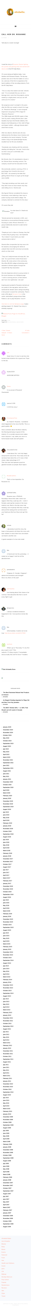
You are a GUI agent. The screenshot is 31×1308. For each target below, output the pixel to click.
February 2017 (7, 881)
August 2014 (7, 963)
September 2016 (8, 894)
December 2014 (8, 952)
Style (3, 1293)
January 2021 (7, 779)
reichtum (9, 644)
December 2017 (8, 859)
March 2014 (6, 977)
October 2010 (7, 1089)
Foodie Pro (17, 1303)
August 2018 (7, 837)
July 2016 (6, 900)
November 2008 (8, 1152)
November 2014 (8, 955)
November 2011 (8, 1053)
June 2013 (6, 1001)
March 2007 (6, 1207)
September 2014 (8, 960)
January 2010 (7, 1114)
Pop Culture (5, 1279)
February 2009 (7, 1144)
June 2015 (6, 935)
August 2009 (7, 1128)
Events (4, 1252)
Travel (3, 1296)
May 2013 (6, 1004)
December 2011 (8, 1051)
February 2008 (7, 1177)
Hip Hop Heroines (12, 322)
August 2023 (7, 746)
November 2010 (8, 1086)
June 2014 (6, 968)
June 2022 (6, 765)
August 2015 (7, 930)
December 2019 (8, 801)
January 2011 (7, 1081)
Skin (3, 1290)
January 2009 (7, 1147)
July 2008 (6, 1163)
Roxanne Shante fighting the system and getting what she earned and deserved (15, 67)
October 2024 (7, 735)
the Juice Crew (17, 294)
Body (3, 1246)
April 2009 (6, 1139)
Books (3, 1249)
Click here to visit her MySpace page (13, 304)
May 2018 (6, 845)
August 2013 (7, 996)
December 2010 (8, 1084)
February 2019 (7, 823)
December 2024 (8, 730)
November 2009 (8, 1119)
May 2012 (6, 1037)
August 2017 (7, 867)
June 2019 (6, 815)
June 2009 (6, 1133)
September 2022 (8, 762)
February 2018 (7, 853)
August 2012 (7, 1029)
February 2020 (7, 795)
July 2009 (6, 1130)
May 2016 (6, 905)
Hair (3, 1260)
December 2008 (8, 1150)
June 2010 (6, 1100)
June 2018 (6, 842)
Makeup (4, 1274)
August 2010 (7, 1095)
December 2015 (8, 919)
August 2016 (7, 897)
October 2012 (7, 1023)
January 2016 (7, 916)
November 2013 (8, 988)
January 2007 (7, 1213)
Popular (4, 1282)
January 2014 (7, 982)
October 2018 (7, 831)
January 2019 (7, 826)
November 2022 (8, 760)
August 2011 (7, 1062)
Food (3, 1257)
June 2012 (6, 1034)
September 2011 (8, 1059)
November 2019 (8, 804)
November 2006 (8, 1218)
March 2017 (6, 878)
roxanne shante (19, 322)
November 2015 (8, 922)
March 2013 (6, 1010)
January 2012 (7, 1048)
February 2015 (7, 946)
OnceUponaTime (12, 418)
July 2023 (6, 749)
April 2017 (6, 875)
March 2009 (6, 1141)
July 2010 (6, 1097)
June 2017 (6, 872)
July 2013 (6, 999)
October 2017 (7, 864)
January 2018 (7, 856)
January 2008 (7, 1180)
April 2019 (6, 820)
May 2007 (6, 1202)
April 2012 (6, 1040)
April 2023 (6, 754)
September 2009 (8, 1125)
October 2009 (7, 1122)
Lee (8, 352)
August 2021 (7, 771)
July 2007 (6, 1196)
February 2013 (7, 1012)
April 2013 (6, 1007)
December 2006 (8, 1215)
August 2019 (7, 809)
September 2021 (8, 768)
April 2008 (6, 1171)
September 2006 (8, 1224)
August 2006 (7, 1226)
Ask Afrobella (6, 1241)
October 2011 (7, 1056)
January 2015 (7, 949)
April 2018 (6, 848)
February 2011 (7, 1078)
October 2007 (7, 1188)
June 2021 (6, 773)
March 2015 (6, 944)
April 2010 (6, 1106)
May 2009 (6, 1136)
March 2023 (6, 757)
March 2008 (6, 1174)
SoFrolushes (10, 589)
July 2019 (6, 812)
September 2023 (8, 743)
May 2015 (6, 938)
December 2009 (8, 1117)
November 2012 (8, 1021)
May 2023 (6, 751)
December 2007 (8, 1182)
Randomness (6, 1285)
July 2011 (6, 1064)
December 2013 (8, 985)
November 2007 (8, 1185)
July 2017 (6, 870)
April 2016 (6, 908)
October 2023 (7, 741)
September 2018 (8, 834)
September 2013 (8, 993)
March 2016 (6, 911)
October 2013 (7, 990)
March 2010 (6, 1108)
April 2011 (6, 1073)
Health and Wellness (8, 1263)
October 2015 (7, 924)
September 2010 (8, 1092)
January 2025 (7, 727)
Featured (4, 1255)
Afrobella (15, 11)
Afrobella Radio (6, 1238)
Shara (9, 386)
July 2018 (6, 839)
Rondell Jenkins (11, 475)
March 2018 (6, 850)
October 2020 (7, 784)
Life (3, 1271)
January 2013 (7, 1015)
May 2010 (6, 1103)
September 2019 (8, 806)
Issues (8, 320)
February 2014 (7, 979)
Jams (3, 1268)
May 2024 (6, 738)
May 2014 (6, 971)
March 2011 (6, 1075)
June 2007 (6, 1199)
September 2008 (8, 1158)
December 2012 (8, 1018)
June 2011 (6, 1067)
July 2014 (6, 966)
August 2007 (7, 1193)
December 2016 (8, 886)
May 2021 (6, 776)
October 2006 (7, 1221)
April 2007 (6, 1204)
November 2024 (8, 732)
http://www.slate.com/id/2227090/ (15, 633)
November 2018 (8, 828)
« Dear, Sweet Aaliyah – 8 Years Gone (7, 333)
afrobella (5, 696)
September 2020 (8, 787)
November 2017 (8, 861)
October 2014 (7, 957)
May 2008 (6, 1169)
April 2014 (6, 974)
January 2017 (7, 883)
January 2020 (7, 798)
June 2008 (6, 1166)
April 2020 (6, 790)
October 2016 (7, 891)
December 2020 (8, 782)
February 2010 (7, 1111)
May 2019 (6, 817)
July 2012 (6, 1031)
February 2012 (7, 1045)
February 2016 (7, 913)
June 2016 (6, 902)
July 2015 (6, 933)
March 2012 (6, 1042)
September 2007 (8, 1191)
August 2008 (7, 1161)
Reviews (4, 1288)
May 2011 (6, 1070)
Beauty (4, 1244)
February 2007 (7, 1210)
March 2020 (6, 793)
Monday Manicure (7, 1277)
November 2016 (8, 889)
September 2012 (8, 1026)
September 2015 (8, 927)
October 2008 (7, 1155)
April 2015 (6, 941)
